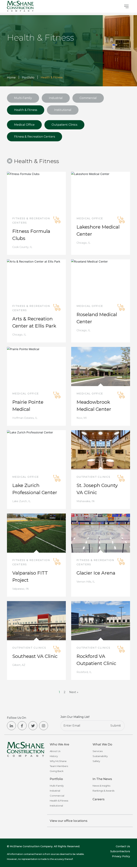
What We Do (102, 744)
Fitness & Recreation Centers (34, 136)
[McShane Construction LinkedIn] (11, 725)
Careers (99, 799)
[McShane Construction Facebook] (22, 725)
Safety (96, 761)
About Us (55, 751)
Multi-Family (23, 98)
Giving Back (57, 771)
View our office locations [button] (68, 821)
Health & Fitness (25, 110)
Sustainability (100, 756)
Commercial (88, 98)
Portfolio (56, 779)
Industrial (56, 98)
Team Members (59, 766)
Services (98, 751)
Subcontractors (120, 851)
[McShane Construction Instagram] (43, 725)
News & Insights (101, 785)
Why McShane (58, 761)
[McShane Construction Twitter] (32, 725)
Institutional (62, 110)
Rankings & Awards (103, 790)
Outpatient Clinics (64, 124)
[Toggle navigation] (126, 6)
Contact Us (123, 846)
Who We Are (59, 744)
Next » (73, 692)
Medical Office (24, 124)
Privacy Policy (121, 856)
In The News (102, 779)
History (54, 756)
